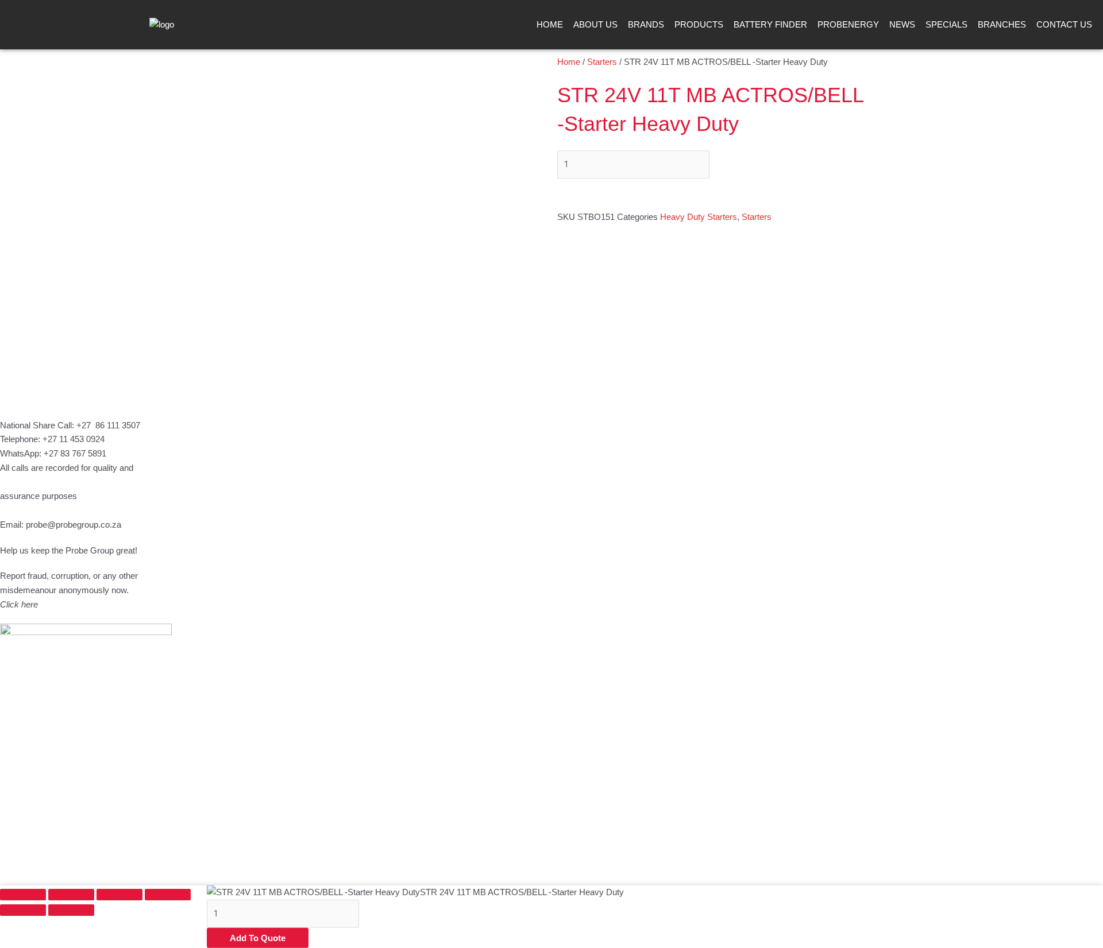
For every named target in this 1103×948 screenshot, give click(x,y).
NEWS (902, 24)
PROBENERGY (848, 24)
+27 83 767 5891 (75, 453)
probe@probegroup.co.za (73, 524)
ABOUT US (595, 24)
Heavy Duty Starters (698, 217)
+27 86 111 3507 (108, 425)
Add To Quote (258, 938)
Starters (602, 62)
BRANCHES (1002, 24)
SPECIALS (946, 24)
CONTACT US (1064, 24)
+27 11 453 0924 (74, 439)
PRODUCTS (698, 24)
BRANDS (646, 24)
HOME (550, 24)
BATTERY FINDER (770, 24)
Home (568, 62)
